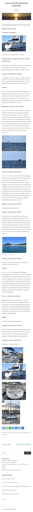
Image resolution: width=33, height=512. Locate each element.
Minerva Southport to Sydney (9, 462)
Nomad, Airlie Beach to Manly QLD (10, 460)
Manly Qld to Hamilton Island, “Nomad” (11, 470)
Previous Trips (17, 432)
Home (3, 468)
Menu (16, 9)
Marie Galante (6, 444)
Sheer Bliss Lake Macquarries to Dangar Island (20, 486)
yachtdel (4, 490)
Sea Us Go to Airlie (10, 478)
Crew (3, 478)
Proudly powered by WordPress (9, 509)
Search (27, 453)
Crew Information (12, 490)
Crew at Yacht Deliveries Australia (16, 4)
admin (4, 434)
